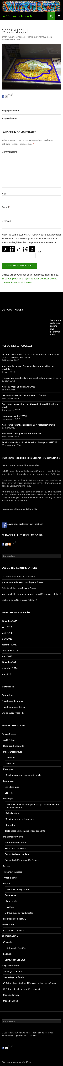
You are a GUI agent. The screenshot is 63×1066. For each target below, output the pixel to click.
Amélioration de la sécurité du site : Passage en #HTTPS (29, 442)
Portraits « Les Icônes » (16, 848)
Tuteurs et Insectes (12, 871)
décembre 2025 (9, 621)
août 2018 (7, 632)
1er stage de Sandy (12, 971)
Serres (6, 866)
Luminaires (8, 781)
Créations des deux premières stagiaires (23, 989)
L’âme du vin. (11, 901)
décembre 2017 (9, 644)
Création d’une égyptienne (18, 889)
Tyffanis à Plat (10, 877)
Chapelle (7, 942)
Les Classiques (12, 786)
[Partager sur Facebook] (3, 96)
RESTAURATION (10, 936)
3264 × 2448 (25, 37)
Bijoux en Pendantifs (13, 745)
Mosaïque (8, 798)
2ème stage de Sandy (13, 977)
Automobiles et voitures (17, 842)
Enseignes (8, 769)
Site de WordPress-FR (13, 712)
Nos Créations (9, 740)
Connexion (7, 695)
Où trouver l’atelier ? (50, 594)
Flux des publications (12, 701)
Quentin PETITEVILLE (26, 1035)
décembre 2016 (9, 662)
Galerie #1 (10, 757)
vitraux (6, 883)
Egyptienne (10, 895)
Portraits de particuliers (17, 854)
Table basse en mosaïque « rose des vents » (26, 830)
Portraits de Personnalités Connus (22, 860)
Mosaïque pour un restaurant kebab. (23, 775)
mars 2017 (7, 656)
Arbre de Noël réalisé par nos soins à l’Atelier (24, 395)
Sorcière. (9, 907)
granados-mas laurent (12, 582)
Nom (5, 193)
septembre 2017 (10, 650)
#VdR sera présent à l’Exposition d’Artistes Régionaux (28, 424)
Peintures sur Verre (13, 836)
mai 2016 (6, 673)
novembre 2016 (9, 668)
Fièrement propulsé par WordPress (16, 1062)
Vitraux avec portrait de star (19, 912)
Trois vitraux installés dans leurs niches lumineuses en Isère (31, 377)
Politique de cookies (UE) (14, 918)
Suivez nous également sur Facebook (25, 523)
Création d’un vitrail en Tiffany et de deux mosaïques (29, 983)
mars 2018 (7, 638)
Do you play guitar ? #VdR (14, 416)
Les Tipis (9, 792)
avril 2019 (7, 627)
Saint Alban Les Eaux (15, 959)
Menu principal (59, 16)
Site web (6, 220)
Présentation (28, 576)
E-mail (6, 207)
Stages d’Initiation (10, 965)
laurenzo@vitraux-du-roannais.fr (18, 594)
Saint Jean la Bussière (15, 948)
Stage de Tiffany (11, 994)
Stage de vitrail (10, 1000)
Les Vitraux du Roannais (17, 16)
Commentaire (10, 151)
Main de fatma (12, 813)
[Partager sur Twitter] (6, 96)
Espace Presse (36, 582)
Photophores (11, 825)
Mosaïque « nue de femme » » (19, 819)
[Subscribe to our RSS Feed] (9, 544)
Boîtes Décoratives (12, 751)
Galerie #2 (10, 763)
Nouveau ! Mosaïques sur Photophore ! (21, 433)
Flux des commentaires (13, 707)
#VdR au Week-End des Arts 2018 (18, 386)
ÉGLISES (7, 953)
